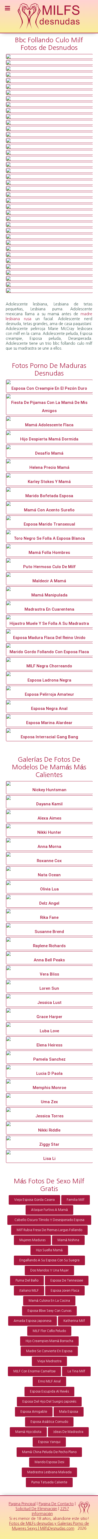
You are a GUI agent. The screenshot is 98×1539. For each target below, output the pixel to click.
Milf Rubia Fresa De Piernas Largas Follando (49, 1230)
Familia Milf (75, 1199)
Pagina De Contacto (56, 1504)
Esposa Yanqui (49, 1442)
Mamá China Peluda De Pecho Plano (49, 1452)
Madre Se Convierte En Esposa (49, 1351)
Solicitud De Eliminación (36, 1509)
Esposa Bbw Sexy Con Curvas (49, 1310)
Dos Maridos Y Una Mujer (49, 1270)
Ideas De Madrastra (68, 1431)
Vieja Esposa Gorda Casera (34, 1199)
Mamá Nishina (68, 1240)
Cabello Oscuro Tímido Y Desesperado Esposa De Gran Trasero (49, 1221)
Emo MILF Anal (49, 1381)
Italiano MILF (29, 1290)
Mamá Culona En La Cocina (49, 1300)
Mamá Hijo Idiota (28, 1431)
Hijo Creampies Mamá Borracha (49, 1341)
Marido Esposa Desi (49, 1462)
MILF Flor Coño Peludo (49, 1331)
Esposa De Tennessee (66, 1280)
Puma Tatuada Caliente (49, 1482)
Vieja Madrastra (49, 1361)
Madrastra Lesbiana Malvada (49, 1472)
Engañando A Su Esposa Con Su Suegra (49, 1260)
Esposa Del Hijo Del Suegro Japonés (49, 1401)
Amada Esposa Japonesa (32, 1320)
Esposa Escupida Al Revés (49, 1391)
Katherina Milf (74, 1320)
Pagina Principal (22, 1504)
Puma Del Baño (27, 1280)
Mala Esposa (68, 1411)
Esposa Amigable (33, 1411)
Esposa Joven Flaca (65, 1290)
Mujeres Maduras (32, 1240)
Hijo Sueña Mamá (49, 1250)
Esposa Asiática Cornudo (49, 1421)
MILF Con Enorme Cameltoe (34, 1371)
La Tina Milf (76, 1371)
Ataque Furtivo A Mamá (49, 1209)
